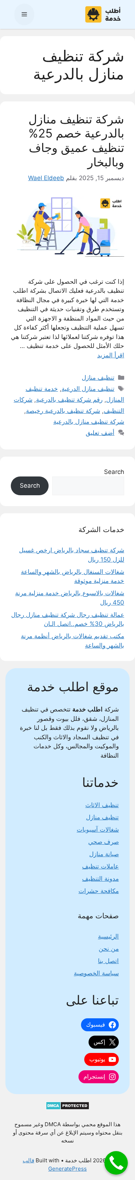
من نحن (109, 948)
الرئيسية (108, 936)
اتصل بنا (108, 961)
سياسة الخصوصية (96, 973)
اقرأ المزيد (110, 355)
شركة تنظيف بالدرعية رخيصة (63, 410)
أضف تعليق (100, 432)
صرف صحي (103, 841)
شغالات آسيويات (98, 829)
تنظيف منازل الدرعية (88, 388)
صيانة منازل (104, 854)
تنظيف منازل (98, 377)
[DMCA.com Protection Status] (67, 1108)
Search (114, 471)
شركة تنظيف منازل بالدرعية (88, 421)
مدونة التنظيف (100, 878)
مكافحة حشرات (98, 890)
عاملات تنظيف (100, 866)
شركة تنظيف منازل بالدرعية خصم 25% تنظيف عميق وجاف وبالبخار (76, 140)
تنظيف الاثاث (102, 805)
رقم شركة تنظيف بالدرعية (69, 399)
